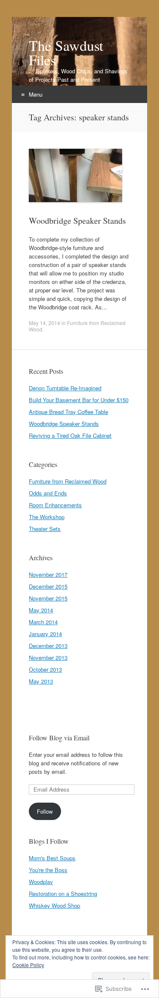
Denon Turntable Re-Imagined (65, 388)
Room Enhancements (55, 505)
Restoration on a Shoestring (63, 894)
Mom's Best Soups (52, 858)
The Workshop (46, 517)
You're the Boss (48, 870)
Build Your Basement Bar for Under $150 (78, 400)
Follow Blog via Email (59, 737)
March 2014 (43, 622)
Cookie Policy (28, 964)
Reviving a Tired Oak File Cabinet (70, 435)
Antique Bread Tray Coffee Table (68, 412)
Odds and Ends (48, 493)
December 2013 (48, 646)
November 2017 (48, 574)
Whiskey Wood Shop (54, 905)
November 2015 (48, 598)
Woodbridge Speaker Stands (77, 220)
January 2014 (45, 634)
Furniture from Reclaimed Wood (77, 326)
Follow (45, 811)
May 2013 (41, 681)
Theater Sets (45, 529)
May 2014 (41, 610)
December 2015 (48, 586)
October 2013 (45, 669)
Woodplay (41, 882)
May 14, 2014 (44, 322)
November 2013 (48, 657)
